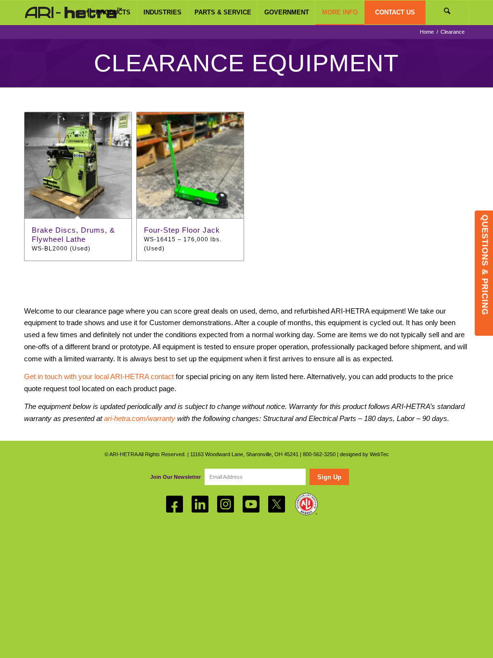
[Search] (447, 12)
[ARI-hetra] (73, 12)
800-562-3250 (319, 454)
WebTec (379, 454)
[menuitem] (113, 12)
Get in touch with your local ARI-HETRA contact (99, 376)
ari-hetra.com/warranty (139, 418)
